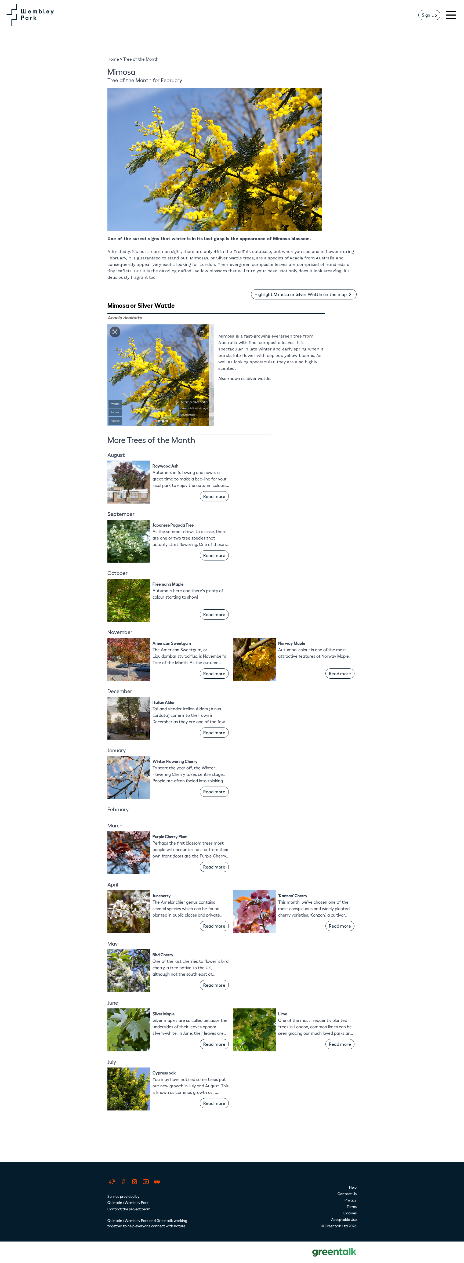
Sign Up (429, 14)
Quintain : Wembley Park (127, 1202)
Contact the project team (128, 1209)
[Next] (202, 332)
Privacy (351, 1200)
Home (113, 58)
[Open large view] (115, 332)
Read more (214, 496)
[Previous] (187, 332)
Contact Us (347, 1193)
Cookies (350, 1213)
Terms (352, 1206)
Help (353, 1187)
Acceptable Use (344, 1219)
